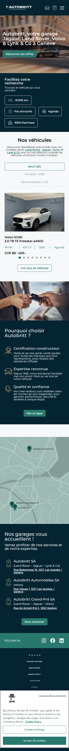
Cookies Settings (34, 729)
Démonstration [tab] (31, 182)
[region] (34, 719)
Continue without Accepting (52, 695)
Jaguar (46, 149)
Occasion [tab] (31, 174)
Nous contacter (34, 622)
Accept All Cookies (34, 740)
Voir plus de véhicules (34, 268)
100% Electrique (24, 122)
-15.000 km (21, 100)
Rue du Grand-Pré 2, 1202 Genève (35, 608)
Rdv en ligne (35, 413)
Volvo (56, 149)
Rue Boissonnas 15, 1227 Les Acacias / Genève (38, 571)
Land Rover (32, 149)
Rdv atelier (55, 7)
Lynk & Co (13, 152)
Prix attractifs (23, 111)
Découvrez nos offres (20, 54)
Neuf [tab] (31, 166)
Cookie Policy (33, 721)
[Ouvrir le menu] (62, 7)
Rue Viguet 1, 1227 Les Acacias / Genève (34, 590)
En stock (47, 7)
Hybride (53, 111)
